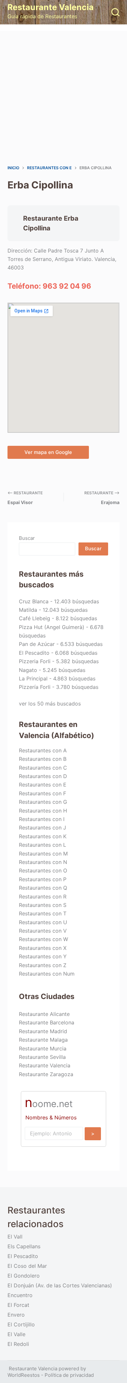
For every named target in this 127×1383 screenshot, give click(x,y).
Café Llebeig (34, 618)
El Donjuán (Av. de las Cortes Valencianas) (59, 1285)
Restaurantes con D (43, 776)
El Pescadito (34, 653)
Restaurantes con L (42, 845)
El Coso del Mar (27, 1266)
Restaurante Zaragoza (46, 1074)
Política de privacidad (69, 1375)
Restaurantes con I (41, 819)
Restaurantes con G (43, 802)
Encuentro (20, 1295)
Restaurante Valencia (50, 7)
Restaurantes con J (42, 827)
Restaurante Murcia (42, 1048)
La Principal (33, 678)
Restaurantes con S (42, 905)
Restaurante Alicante (44, 1014)
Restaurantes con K (42, 836)
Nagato (28, 670)
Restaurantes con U (43, 922)
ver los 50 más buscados (50, 703)
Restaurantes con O (43, 870)
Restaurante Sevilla (42, 1057)
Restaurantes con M (43, 853)
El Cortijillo (21, 1324)
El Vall (14, 1236)
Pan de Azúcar (37, 644)
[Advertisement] (63, 97)
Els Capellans (23, 1246)
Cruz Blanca (34, 601)
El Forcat (18, 1305)
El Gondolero (23, 1275)
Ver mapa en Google (48, 452)
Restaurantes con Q (43, 887)
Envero (16, 1314)
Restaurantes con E (42, 784)
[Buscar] (115, 12)
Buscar (27, 538)
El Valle (16, 1334)
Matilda (28, 610)
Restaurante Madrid (43, 1031)
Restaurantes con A (43, 750)
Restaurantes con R (42, 896)
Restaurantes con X (42, 948)
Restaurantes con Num (47, 973)
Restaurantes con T (42, 913)
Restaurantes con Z (42, 965)
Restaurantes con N (43, 862)
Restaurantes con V (43, 930)
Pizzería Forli (34, 687)
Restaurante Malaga (43, 1039)
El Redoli (18, 1344)
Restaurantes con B (42, 759)
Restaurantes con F (42, 793)
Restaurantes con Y (43, 956)
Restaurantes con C (43, 767)
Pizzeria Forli (34, 661)
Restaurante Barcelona (46, 1022)
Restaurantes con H (43, 810)
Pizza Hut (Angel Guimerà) (51, 627)
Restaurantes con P (42, 879)
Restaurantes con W (43, 939)
